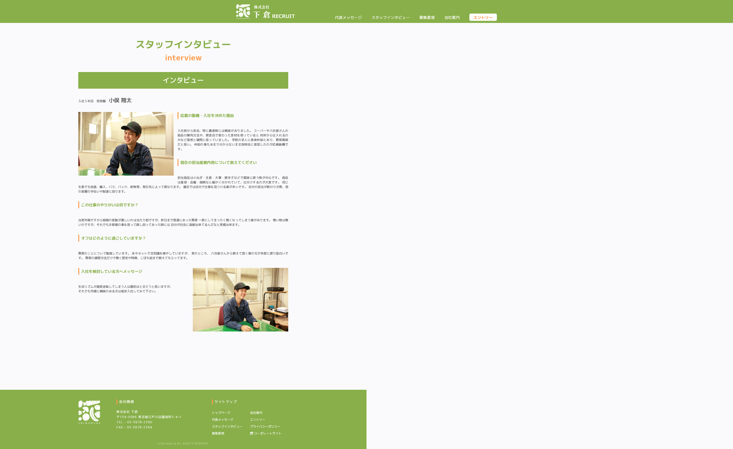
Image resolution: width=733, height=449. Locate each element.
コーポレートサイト (267, 433)
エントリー (483, 17)
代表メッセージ (348, 17)
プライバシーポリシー (265, 426)
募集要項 (427, 17)
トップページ (221, 413)
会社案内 (452, 17)
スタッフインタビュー (390, 17)
